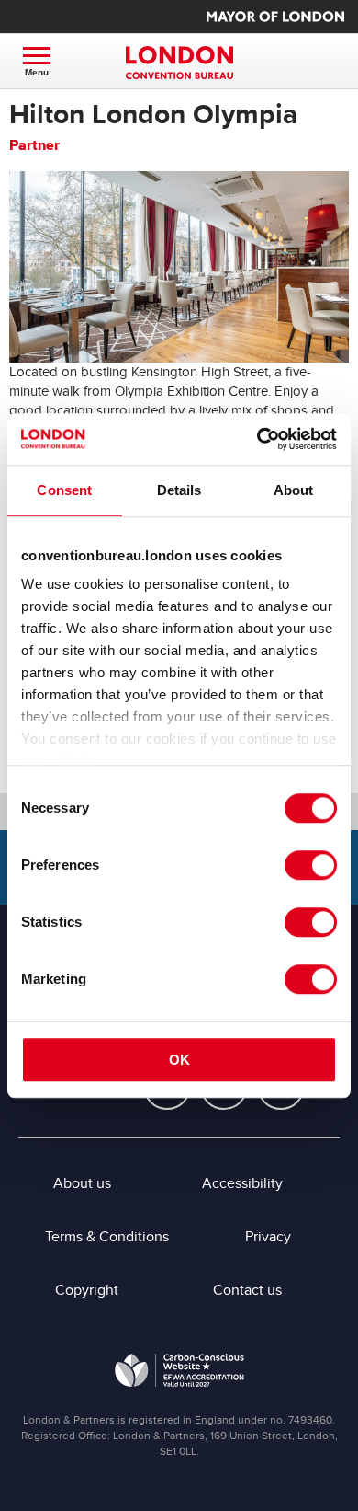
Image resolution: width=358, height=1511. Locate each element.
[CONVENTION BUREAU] (179, 62)
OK (179, 1059)
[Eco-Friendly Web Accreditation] (179, 1374)
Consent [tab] (64, 490)
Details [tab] (179, 490)
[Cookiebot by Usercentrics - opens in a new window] (257, 439)
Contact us (247, 1290)
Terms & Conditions (107, 1237)
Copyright (86, 1290)
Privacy (268, 1237)
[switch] (311, 865)
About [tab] (294, 490)
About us (82, 1183)
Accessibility (242, 1183)
